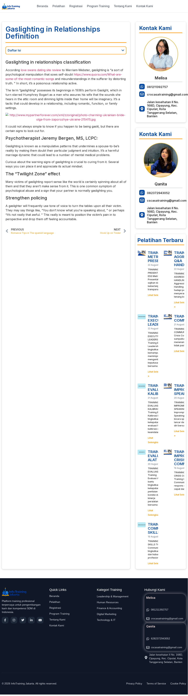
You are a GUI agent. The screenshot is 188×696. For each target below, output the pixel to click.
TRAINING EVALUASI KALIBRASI (157, 389)
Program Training (98, 6)
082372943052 (158, 193)
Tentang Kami (123, 6)
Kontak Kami (144, 6)
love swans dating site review (41, 70)
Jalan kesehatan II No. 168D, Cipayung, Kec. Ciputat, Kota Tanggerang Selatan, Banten (163, 109)
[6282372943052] (147, 638)
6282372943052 (160, 638)
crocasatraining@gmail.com (167, 94)
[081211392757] (142, 86)
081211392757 (157, 87)
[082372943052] (142, 192)
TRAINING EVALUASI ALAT (156, 456)
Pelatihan (58, 6)
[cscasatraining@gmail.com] (142, 200)
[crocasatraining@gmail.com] (142, 94)
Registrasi (76, 6)
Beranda (42, 6)
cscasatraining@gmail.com (167, 200)
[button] (123, 50)
